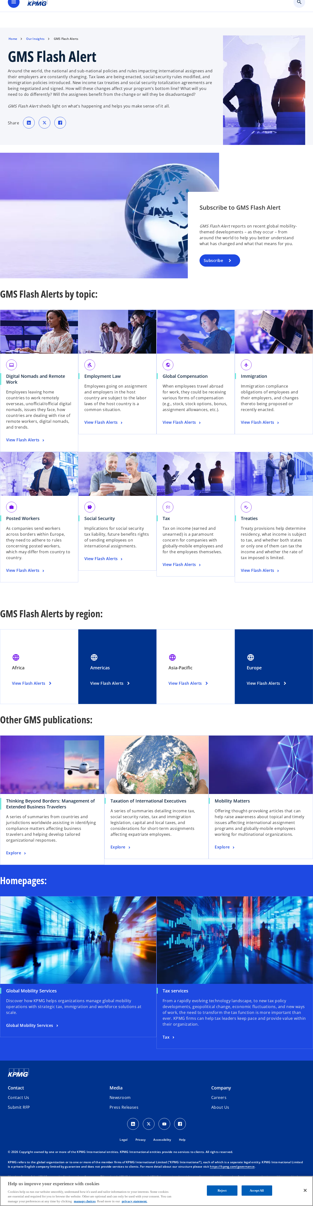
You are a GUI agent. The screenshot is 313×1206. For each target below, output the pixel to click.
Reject (222, 1190)
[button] (19, 1107)
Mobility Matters (234, 801)
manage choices (85, 1201)
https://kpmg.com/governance (232, 1166)
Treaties (249, 518)
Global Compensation (185, 376)
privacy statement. (134, 1201)
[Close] (305, 1190)
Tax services (175, 991)
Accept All (257, 1190)
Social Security (99, 518)
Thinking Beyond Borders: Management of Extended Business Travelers (50, 804)
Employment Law (102, 376)
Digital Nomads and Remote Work (35, 379)
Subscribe (213, 260)
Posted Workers (23, 518)
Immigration (254, 376)
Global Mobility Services (31, 991)
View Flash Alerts (28, 683)
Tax (166, 518)
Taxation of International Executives (150, 801)
